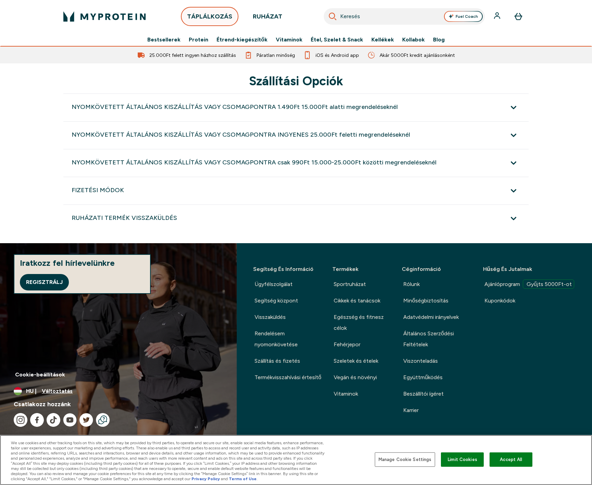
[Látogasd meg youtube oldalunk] (70, 420)
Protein (198, 39)
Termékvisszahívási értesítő (288, 377)
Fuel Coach (467, 16)
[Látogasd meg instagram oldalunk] (20, 420)
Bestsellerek (164, 39)
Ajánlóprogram (528, 284)
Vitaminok (289, 39)
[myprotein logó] (104, 16)
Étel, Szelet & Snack (337, 39)
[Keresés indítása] (332, 16)
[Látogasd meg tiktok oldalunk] (53, 420)
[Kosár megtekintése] (518, 16)
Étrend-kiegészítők (242, 39)
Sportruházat (350, 284)
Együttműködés (423, 377)
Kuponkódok (499, 300)
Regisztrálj (44, 282)
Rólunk (411, 284)
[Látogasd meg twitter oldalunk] (86, 420)
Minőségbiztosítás (425, 300)
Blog (439, 39)
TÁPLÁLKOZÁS (209, 16)
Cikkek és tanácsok (357, 300)
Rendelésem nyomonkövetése (276, 339)
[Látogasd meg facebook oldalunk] (37, 420)
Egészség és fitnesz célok (359, 322)
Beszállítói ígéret (423, 394)
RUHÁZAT (267, 16)
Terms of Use (243, 478)
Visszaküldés (270, 317)
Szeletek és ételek (356, 361)
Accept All (511, 459)
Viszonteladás (420, 361)
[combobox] (404, 16)
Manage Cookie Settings (405, 459)
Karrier (411, 410)
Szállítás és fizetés (277, 361)
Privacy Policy (206, 478)
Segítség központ (276, 300)
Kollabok (413, 39)
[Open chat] (103, 420)
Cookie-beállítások (40, 374)
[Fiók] (498, 16)
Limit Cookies (462, 459)
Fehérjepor (347, 344)
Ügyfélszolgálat (274, 284)
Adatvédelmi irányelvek (431, 317)
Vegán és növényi (355, 377)
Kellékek (382, 39)
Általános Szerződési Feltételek (428, 339)
